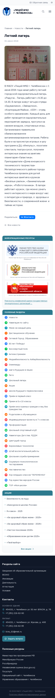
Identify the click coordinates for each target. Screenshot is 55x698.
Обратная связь (40, 2)
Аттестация (8, 586)
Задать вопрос (15, 638)
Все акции (26, 549)
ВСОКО (5, 574)
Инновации (7, 578)
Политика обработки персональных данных (27, 694)
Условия (6, 590)
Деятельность (9, 582)
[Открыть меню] (50, 11)
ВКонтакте (29, 217)
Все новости (14, 225)
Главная (8, 28)
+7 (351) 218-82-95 (15, 626)
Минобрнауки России (12, 659)
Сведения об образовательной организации (24, 570)
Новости (19, 28)
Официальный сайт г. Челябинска (18, 675)
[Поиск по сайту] (43, 11)
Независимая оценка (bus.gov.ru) (18, 667)
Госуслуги (7, 671)
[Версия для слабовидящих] (52, 3)
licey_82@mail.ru (14, 631)
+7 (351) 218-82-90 (15, 613)
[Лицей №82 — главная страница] (6, 11)
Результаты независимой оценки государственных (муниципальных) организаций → (26, 302)
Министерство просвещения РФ (18, 655)
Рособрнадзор (9, 663)
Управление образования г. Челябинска (22, 679)
